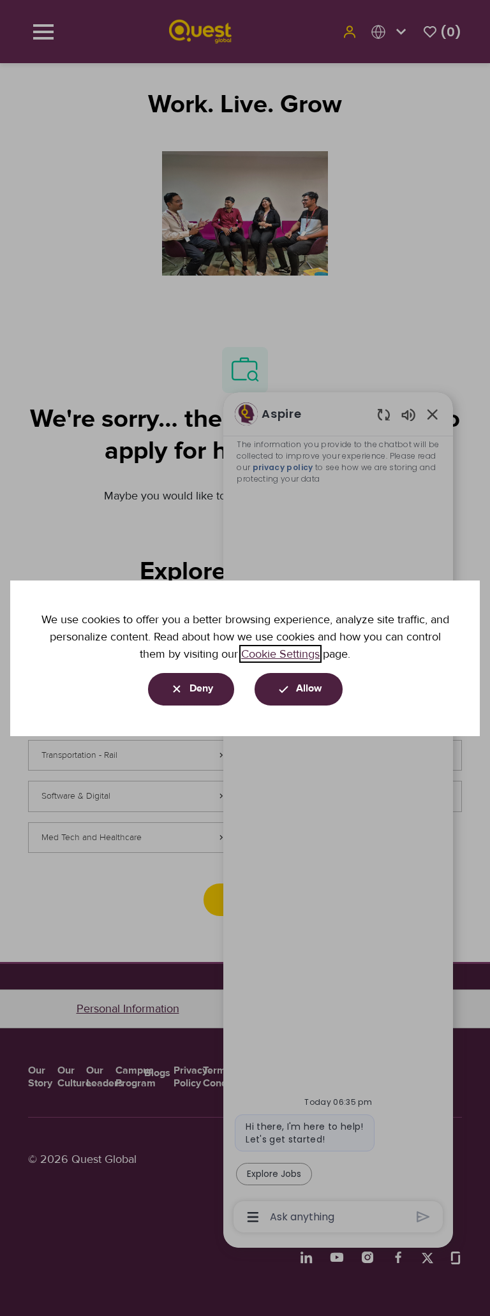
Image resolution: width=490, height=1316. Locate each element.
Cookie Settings (280, 654)
